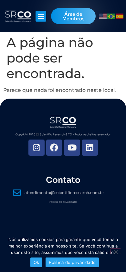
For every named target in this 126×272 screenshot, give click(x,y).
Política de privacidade (63, 201)
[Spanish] (120, 16)
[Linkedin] (90, 148)
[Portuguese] (111, 16)
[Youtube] (72, 148)
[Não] (115, 251)
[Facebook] (54, 148)
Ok (36, 262)
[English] (103, 16)
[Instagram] (36, 148)
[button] (41, 16)
